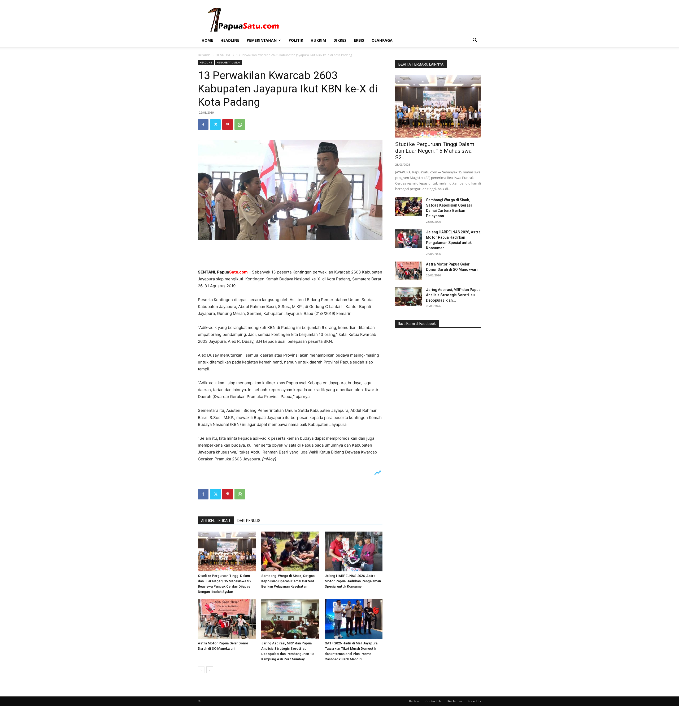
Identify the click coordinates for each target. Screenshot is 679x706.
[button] (474, 40)
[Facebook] (203, 124)
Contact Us (433, 701)
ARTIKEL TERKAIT (216, 521)
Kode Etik (474, 701)
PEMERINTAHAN (262, 40)
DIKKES (339, 40)
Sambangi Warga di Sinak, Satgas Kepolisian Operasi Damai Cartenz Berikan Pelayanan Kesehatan (288, 581)
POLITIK (296, 40)
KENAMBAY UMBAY (229, 62)
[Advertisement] (290, 255)
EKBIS (359, 40)
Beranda (204, 55)
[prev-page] (201, 669)
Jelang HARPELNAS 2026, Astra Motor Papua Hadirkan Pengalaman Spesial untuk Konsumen (353, 581)
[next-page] (209, 669)
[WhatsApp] (239, 124)
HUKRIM (318, 40)
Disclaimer (455, 701)
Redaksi (414, 701)
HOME (207, 40)
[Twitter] (215, 124)
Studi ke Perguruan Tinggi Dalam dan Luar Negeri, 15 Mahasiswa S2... (434, 151)
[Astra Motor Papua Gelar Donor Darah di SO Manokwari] (227, 619)
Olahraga (382, 40)
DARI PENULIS (248, 521)
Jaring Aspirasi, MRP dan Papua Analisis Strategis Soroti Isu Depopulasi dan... (453, 295)
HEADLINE (229, 40)
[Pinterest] (227, 124)
